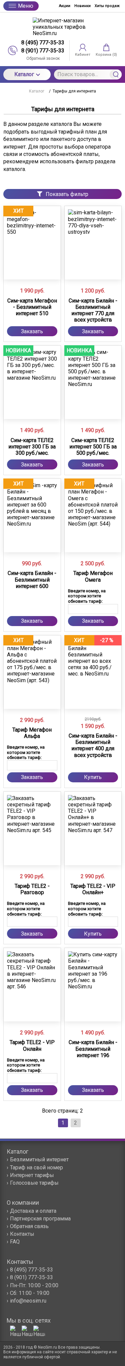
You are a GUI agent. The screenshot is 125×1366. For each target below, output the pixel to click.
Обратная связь (29, 1226)
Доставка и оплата (33, 1211)
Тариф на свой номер (36, 1167)
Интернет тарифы (32, 1175)
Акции (64, 6)
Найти (116, 74)
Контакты (22, 1234)
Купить (93, 777)
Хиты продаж (107, 6)
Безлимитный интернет (39, 1159)
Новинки (82, 6)
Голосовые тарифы (34, 1183)
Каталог (24, 74)
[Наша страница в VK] (39, 1331)
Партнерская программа (40, 1218)
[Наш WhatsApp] (16, 1331)
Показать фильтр (67, 194)
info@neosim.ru (28, 1301)
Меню (25, 6)
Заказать (32, 331)
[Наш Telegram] (27, 1331)
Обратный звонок (43, 58)
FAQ (15, 1241)
